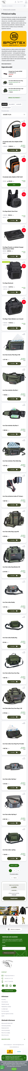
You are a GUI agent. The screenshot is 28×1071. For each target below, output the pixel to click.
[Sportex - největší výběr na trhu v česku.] (10, 1052)
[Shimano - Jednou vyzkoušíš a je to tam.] (19, 1051)
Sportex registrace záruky (7, 1013)
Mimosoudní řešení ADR (6, 1023)
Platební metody (5, 1004)
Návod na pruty (5, 1035)
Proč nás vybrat (5, 1011)
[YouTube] (14, 985)
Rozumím (14, 1069)
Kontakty (3, 999)
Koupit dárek (14, 898)
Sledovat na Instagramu (15, 929)
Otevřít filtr (7, 114)
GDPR (2, 1016)
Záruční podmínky (5, 1030)
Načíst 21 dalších (14, 865)
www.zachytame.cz (14, 1047)
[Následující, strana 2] (14, 870)
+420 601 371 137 (8, 978)
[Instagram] (6, 985)
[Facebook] (2, 985)
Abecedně (4, 104)
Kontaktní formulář (9, 990)
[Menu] (26, 2)
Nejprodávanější (6, 107)
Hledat (24, 5)
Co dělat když (4, 1009)
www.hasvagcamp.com (18, 1044)
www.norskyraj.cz (8, 1044)
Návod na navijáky (5, 1032)
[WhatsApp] (10, 985)
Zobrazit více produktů (14, 97)
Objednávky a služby (6, 1006)
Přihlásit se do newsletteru (9, 952)
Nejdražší (18, 104)
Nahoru (15, 877)
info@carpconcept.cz (9, 975)
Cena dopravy (4, 1002)
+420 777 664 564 (8, 981)
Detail (14, 184)
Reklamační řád (5, 1028)
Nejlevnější (11, 104)
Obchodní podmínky (6, 1025)
